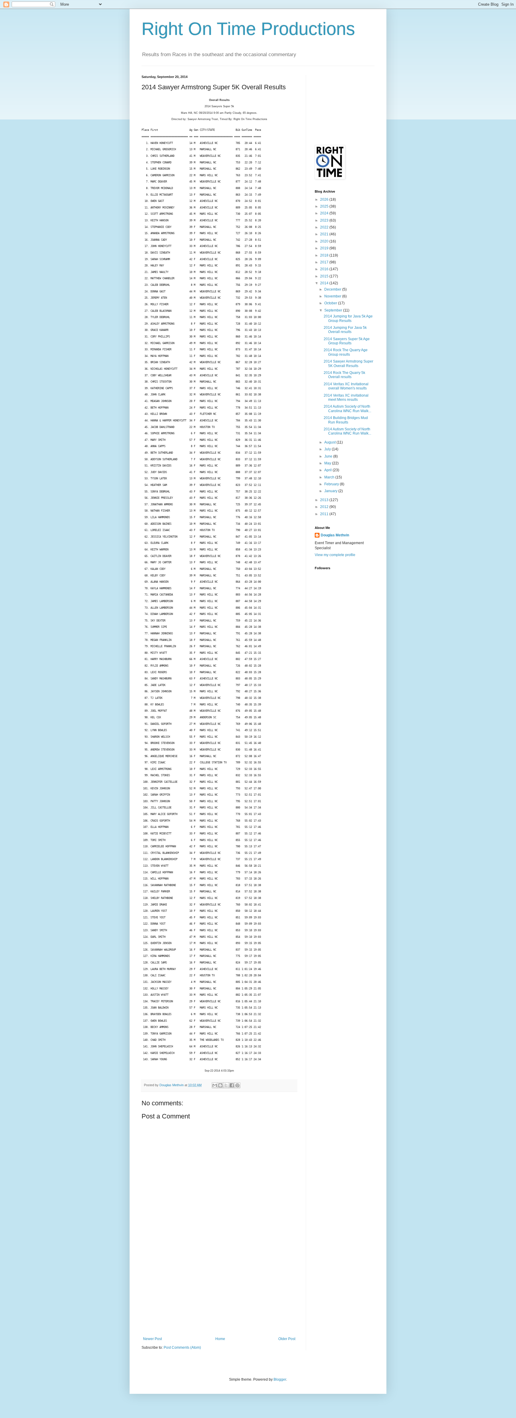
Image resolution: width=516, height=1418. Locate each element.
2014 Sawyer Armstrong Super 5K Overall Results (348, 363)
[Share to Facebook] (232, 1085)
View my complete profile (335, 555)
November (333, 296)
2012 (324, 507)
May (328, 463)
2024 (324, 213)
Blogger (280, 1379)
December (333, 289)
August (330, 442)
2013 (324, 500)
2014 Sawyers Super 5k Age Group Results (347, 341)
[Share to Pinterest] (237, 1085)
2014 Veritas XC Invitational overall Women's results (346, 386)
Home (220, 1339)
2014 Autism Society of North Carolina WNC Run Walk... (347, 408)
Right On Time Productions (248, 29)
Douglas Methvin (335, 535)
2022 (324, 227)
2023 (324, 220)
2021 (324, 234)
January (331, 491)
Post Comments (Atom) (182, 1347)
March (329, 477)
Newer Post (152, 1339)
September (333, 310)
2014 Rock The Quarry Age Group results (346, 352)
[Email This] (215, 1085)
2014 (324, 283)
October (331, 303)
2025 (324, 206)
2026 (324, 199)
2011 (324, 514)
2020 (324, 241)
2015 (324, 276)
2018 (324, 255)
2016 (324, 269)
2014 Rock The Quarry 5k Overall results (344, 375)
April (328, 470)
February (332, 484)
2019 (324, 248)
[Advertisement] (219, 1292)
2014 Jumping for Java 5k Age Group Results (348, 318)
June (328, 456)
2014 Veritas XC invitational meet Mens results (346, 397)
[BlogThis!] (220, 1085)
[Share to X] (226, 1085)
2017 (324, 262)
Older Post (286, 1339)
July (328, 449)
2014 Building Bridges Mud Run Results (346, 420)
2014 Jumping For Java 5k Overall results (345, 330)
